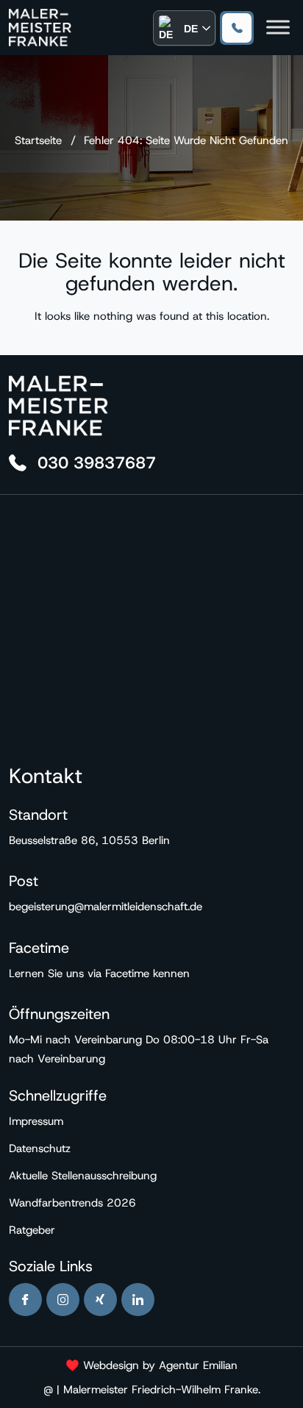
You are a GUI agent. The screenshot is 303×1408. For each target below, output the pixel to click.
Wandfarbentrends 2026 (72, 1203)
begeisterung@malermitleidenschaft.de (105, 906)
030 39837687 (237, 28)
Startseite (38, 140)
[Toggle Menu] (278, 27)
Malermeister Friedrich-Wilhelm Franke (160, 1389)
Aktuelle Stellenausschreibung (83, 1175)
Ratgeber (32, 1230)
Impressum (36, 1121)
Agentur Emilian (198, 1365)
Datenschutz (40, 1148)
